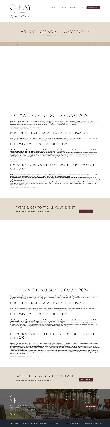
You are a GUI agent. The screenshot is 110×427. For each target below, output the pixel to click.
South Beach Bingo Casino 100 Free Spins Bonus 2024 (25, 356)
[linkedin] (14, 414)
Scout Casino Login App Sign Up (19, 160)
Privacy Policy (39, 423)
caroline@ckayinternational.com (93, 423)
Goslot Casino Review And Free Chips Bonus (23, 330)
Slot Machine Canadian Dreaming (19, 128)
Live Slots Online (15, 161)
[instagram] (11, 414)
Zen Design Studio (53, 423)
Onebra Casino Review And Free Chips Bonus (23, 187)
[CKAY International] (20, 5)
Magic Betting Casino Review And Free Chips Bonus (25, 127)
